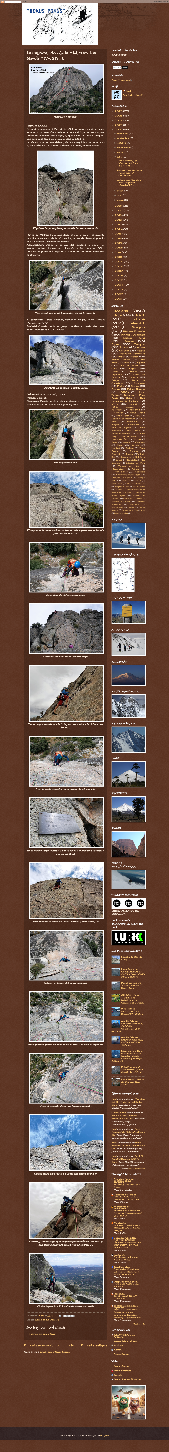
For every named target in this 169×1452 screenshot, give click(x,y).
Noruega (129, 395)
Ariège (115, 380)
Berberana (132, 421)
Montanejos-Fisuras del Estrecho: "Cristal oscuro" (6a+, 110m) (128, 1213)
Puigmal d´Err (122, 487)
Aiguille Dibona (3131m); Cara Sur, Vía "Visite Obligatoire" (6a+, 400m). (127, 1026)
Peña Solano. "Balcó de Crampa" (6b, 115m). (132, 1082)
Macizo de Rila (128, 466)
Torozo (137, 439)
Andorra (133, 377)
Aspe (114, 442)
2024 (119, 120)
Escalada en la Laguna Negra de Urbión (126, 1258)
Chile (114, 368)
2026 (119, 111)
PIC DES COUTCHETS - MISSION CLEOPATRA (127, 1198)
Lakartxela (139, 472)
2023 (119, 125)
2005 (119, 280)
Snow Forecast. (122, 1370)
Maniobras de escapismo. (122, 1207)
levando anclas (121, 513)
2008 (119, 266)
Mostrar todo (139, 1324)
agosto (121, 152)
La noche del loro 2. (125, 1194)
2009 (119, 261)
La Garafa (119, 1255)
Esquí (117, 315)
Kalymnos (134, 504)
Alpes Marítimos (121, 433)
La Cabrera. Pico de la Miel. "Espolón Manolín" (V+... (129, 182)
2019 (118, 215)
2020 (119, 210)
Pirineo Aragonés (133, 334)
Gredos (116, 389)
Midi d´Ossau (129, 365)
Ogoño (141, 362)
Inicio (70, 1345)
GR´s (115, 404)
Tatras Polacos (123, 407)
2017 (118, 224)
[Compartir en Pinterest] (73, 1316)
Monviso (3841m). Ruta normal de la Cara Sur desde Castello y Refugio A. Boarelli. (127, 1056)
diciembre (123, 133)
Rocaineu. (119, 1293)
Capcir (119, 460)
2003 (119, 289)
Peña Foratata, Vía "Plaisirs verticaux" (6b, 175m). (131, 985)
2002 (119, 294)
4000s (124, 392)
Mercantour (118, 469)
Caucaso (140, 442)
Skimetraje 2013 (129, 510)
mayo (120, 190)
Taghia (129, 454)
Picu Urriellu (133, 430)
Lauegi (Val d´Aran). (125, 1341)
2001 (119, 299)
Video (141, 347)
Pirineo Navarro (136, 389)
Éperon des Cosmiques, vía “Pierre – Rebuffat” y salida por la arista (127, 1271)
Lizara (115, 371)
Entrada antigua (94, 1345)
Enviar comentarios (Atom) (55, 1352)
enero (120, 200)
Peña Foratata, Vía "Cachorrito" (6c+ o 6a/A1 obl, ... (128, 163)
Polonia (133, 404)
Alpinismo (139, 383)
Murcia (138, 481)
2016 (118, 229)
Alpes (115, 344)
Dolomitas (117, 412)
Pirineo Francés (134, 331)
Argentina (117, 374)
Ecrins (120, 386)
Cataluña (124, 350)
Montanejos (117, 507)
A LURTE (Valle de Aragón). (124, 1336)
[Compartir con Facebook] (71, 1316)
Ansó (126, 362)
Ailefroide (117, 409)
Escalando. (120, 1223)
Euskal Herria (134, 337)
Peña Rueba (137, 412)
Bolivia (126, 442)
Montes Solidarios (122, 478)
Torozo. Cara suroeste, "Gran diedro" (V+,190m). (129, 173)
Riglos (134, 356)
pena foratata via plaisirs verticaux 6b (128, 1132)
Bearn (124, 347)
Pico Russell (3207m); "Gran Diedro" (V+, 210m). (132, 1011)
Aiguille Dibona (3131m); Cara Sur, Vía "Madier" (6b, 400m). (132, 1041)
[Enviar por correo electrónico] (64, 1316)
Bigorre (129, 341)
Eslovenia (127, 498)
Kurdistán (132, 460)
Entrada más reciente (41, 1345)
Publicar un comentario (42, 1334)
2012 (118, 247)
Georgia (135, 445)
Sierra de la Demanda (123, 419)
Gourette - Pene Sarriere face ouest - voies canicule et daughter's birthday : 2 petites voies (127, 1313)
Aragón (138, 327)
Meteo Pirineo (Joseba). (127, 1379)
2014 (118, 238)
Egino (120, 445)
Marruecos (133, 424)
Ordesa (130, 448)
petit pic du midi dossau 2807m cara (128, 1159)
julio (120, 156)
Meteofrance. (121, 1354)
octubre (122, 142)
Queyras (132, 368)
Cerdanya (134, 409)
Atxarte (141, 350)
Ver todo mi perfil (133, 95)
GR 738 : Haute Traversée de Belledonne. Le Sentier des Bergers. (132, 999)
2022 (119, 129)
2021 (118, 206)
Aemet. (118, 1349)
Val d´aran (122, 415)
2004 (119, 285)
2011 (118, 252)
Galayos (126, 481)
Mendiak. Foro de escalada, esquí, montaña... (123, 1181)
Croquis (139, 344)
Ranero (134, 451)
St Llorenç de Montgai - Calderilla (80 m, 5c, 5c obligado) (127, 1228)
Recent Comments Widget (136, 1168)
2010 (119, 257)
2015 (118, 233)
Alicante (132, 371)
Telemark (137, 323)
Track (140, 315)
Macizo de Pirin (135, 463)
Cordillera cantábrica (132, 353)
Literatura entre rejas (128, 475)
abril (120, 195)
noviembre (123, 138)
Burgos (135, 386)
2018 (118, 220)
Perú (137, 416)
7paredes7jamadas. (125, 1238)
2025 (119, 115)
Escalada (40, 1319)
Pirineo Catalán (121, 359)
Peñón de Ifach (120, 439)
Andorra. (119, 1345)
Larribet (116, 448)
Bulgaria (116, 424)
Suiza (129, 398)
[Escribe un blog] (67, 1316)
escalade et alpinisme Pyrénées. (126, 1306)
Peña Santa (117, 484)
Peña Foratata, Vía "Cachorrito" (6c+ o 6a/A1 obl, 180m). (132, 1069)
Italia (121, 356)
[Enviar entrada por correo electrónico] (60, 1315)
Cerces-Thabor (119, 472)
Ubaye (135, 469)
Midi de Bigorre (122, 427)
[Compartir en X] (69, 1316)
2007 (119, 271)
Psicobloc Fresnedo (135, 484)
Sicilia (131, 507)
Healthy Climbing (121, 501)
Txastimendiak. (122, 1267)
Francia (138, 319)
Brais (114, 1142)
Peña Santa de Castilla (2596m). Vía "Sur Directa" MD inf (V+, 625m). (133, 973)
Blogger (104, 1435)
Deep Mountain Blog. (126, 1281)
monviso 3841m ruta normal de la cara (128, 1102)
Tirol (143, 510)
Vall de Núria (139, 487)
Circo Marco (119, 1112)
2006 (119, 275)
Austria (118, 490)
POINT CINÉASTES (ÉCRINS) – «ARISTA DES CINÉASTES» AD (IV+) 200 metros (127, 1244)
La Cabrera (52, 1319)
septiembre (123, 147)
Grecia (139, 498)
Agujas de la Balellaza (132, 457)
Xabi (128, 91)
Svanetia (116, 454)
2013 (118, 243)
